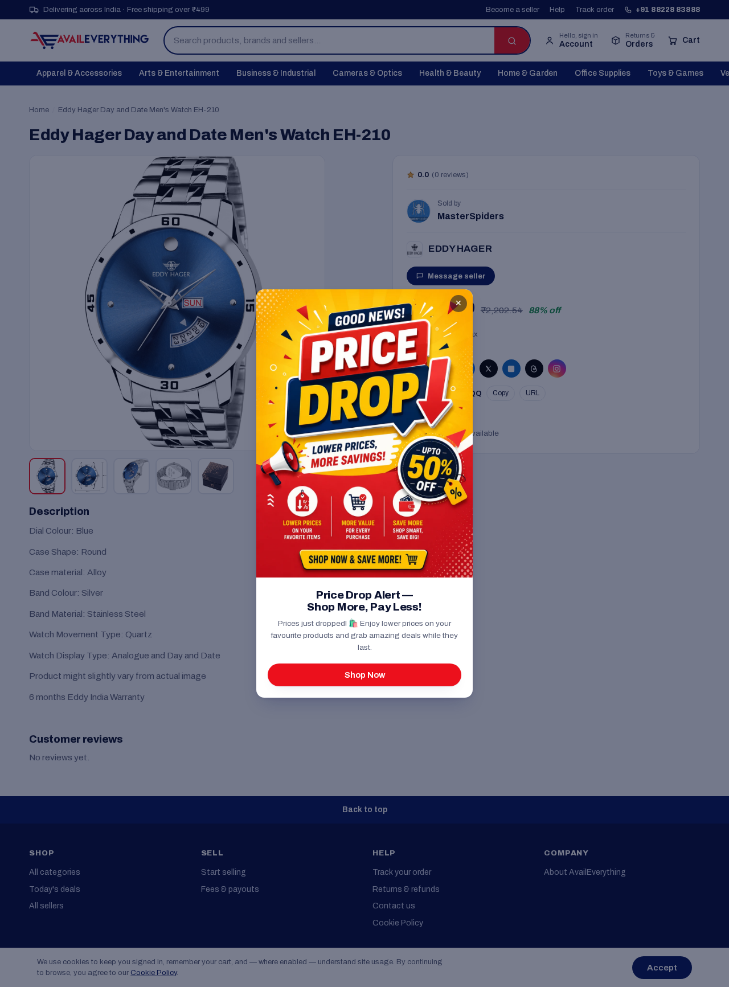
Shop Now (365, 674)
